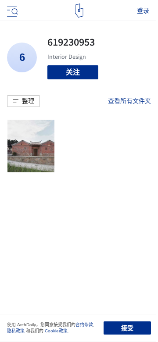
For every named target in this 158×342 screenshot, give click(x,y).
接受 (127, 327)
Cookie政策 (56, 330)
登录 (143, 10)
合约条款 (84, 324)
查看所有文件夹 (129, 100)
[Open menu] (11, 10)
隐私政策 (16, 330)
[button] (23, 101)
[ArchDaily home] (79, 11)
